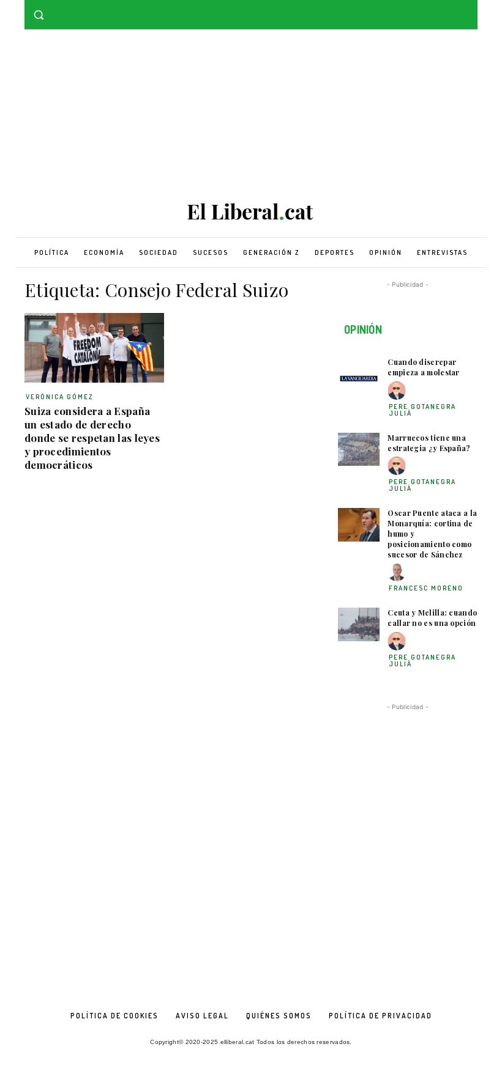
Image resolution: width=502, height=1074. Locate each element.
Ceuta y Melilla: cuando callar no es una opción (432, 618)
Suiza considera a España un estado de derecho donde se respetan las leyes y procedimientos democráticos (92, 437)
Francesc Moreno (426, 588)
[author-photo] (399, 390)
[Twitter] (470, 9)
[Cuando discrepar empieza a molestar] (359, 374)
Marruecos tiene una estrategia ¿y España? (429, 443)
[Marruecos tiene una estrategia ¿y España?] (359, 449)
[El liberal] (251, 212)
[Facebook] (453, 9)
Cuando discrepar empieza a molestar (423, 367)
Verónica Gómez (60, 396)
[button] (38, 15)
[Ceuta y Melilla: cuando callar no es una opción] (359, 624)
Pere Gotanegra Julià (422, 409)
